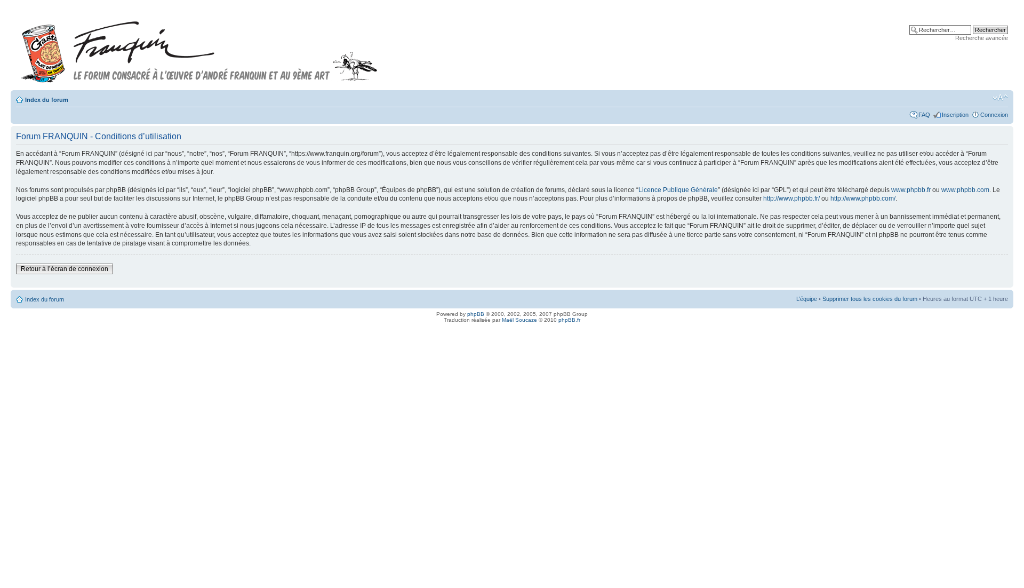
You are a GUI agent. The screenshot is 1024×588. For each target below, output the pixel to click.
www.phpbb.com (965, 190)
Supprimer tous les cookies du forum (869, 299)
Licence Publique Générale (678, 190)
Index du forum (46, 100)
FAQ (924, 115)
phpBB (475, 314)
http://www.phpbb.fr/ (791, 198)
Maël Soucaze (519, 320)
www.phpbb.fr (911, 190)
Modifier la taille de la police (1000, 97)
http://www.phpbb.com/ (862, 198)
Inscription (955, 115)
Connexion (994, 115)
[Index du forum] (199, 47)
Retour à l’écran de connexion (64, 269)
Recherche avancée (981, 38)
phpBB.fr (569, 320)
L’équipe (806, 299)
